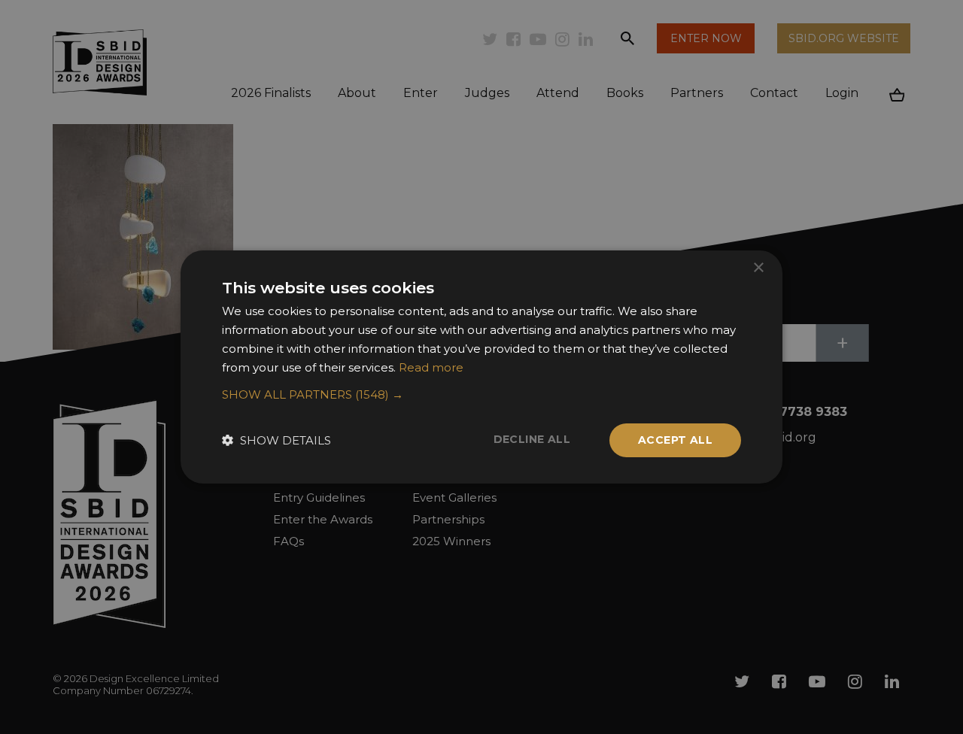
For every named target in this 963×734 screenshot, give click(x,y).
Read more (431, 367)
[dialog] (481, 367)
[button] (481, 395)
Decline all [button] (532, 439)
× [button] (758, 268)
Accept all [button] (675, 440)
